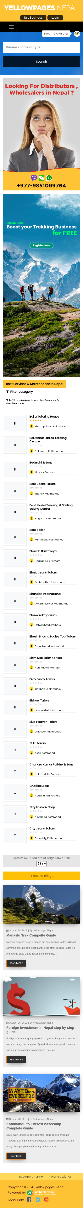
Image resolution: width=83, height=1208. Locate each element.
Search (41, 61)
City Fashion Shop (42, 807)
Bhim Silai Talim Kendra (46, 658)
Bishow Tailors (39, 700)
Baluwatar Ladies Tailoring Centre (48, 439)
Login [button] (55, 17)
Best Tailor (37, 530)
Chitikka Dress (39, 786)
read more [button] (16, 963)
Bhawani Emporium (43, 615)
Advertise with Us (60, 1177)
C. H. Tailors (38, 743)
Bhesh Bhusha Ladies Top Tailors (53, 636)
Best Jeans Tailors (43, 484)
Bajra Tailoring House (44, 416)
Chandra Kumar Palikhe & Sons (51, 764)
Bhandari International (45, 594)
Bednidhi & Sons (41, 462)
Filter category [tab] (21, 391)
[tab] (34, 384)
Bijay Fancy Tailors (42, 679)
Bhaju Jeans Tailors (43, 572)
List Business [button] (33, 17)
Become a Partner (31, 1177)
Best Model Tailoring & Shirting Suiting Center (51, 507)
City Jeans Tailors (42, 828)
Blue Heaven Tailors (43, 722)
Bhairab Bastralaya (43, 551)
